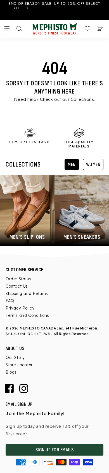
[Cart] (100, 28)
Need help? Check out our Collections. (54, 99)
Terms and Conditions (27, 315)
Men (72, 164)
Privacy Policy (20, 308)
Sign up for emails (54, 450)
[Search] (19, 28)
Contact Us (17, 286)
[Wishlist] (87, 28)
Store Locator (19, 364)
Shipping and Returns (27, 293)
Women (93, 164)
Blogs (11, 372)
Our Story (15, 357)
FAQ (10, 300)
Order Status (18, 278)
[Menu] (7, 28)
